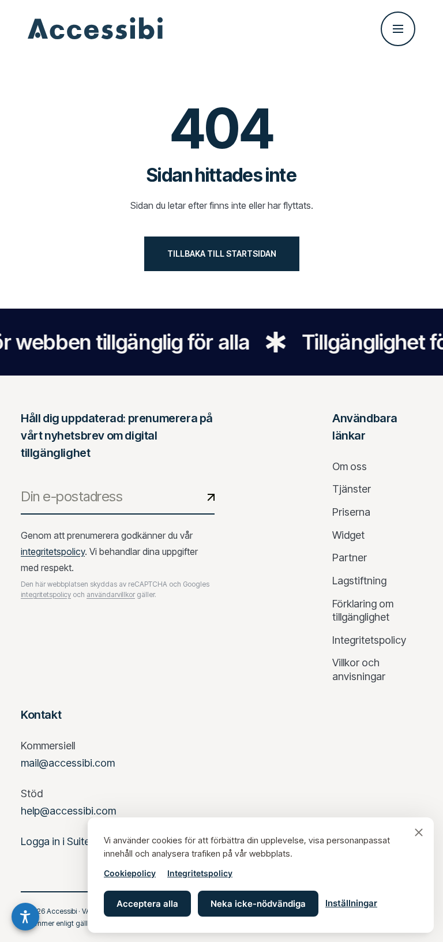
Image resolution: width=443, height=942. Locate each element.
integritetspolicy (53, 551)
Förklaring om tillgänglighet (362, 611)
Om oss (349, 466)
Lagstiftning (359, 581)
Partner (349, 557)
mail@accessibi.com (68, 763)
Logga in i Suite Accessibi (79, 841)
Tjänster (351, 489)
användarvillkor (111, 594)
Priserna (351, 512)
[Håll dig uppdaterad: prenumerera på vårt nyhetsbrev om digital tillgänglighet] (211, 497)
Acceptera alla (147, 903)
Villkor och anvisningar (358, 669)
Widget (348, 535)
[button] (25, 916)
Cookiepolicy (130, 873)
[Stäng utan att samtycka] (419, 832)
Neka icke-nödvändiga (258, 903)
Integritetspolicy (199, 873)
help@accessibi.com (68, 811)
